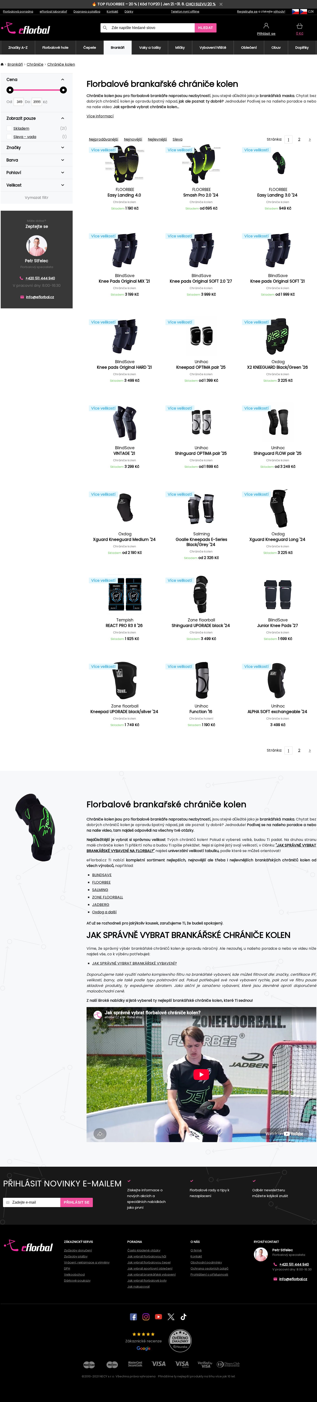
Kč (45, 101)
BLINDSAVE (102, 875)
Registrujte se (247, 11)
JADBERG (100, 904)
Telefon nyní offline (185, 11)
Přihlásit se (76, 1202)
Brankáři (15, 64)
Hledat (205, 28)
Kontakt (112, 11)
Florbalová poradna (18, 11)
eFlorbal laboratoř (53, 11)
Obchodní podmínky (206, 1262)
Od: (9, 101)
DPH (67, 1268)
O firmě (196, 1250)
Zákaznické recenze (143, 1341)
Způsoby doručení (78, 1250)
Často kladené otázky (143, 1250)
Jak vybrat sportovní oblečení (149, 1268)
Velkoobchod (74, 1274)
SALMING (100, 889)
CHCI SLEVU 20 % (201, 4)
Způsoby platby (75, 1256)
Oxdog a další (104, 912)
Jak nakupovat (138, 1286)
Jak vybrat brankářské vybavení (151, 1274)
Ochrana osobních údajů (209, 1268)
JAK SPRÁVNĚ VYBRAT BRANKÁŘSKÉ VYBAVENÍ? (134, 963)
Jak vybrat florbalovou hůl (146, 1256)
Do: (28, 101)
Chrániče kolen (61, 64)
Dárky (129, 11)
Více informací (100, 116)
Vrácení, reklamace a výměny (87, 1262)
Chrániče (35, 64)
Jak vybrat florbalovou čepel (149, 1262)
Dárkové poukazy (77, 1280)
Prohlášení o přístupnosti (209, 1274)
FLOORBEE (101, 882)
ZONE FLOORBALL (107, 897)
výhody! (279, 11)
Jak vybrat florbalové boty (147, 1280)
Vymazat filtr (37, 197)
